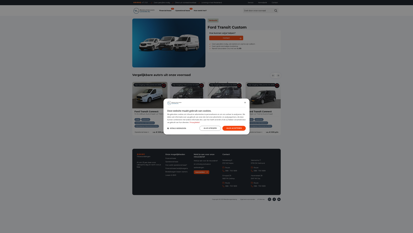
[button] (176, 128)
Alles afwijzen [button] (210, 128)
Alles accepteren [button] (234, 128)
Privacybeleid (195, 122)
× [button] (245, 103)
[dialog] (206, 116)
